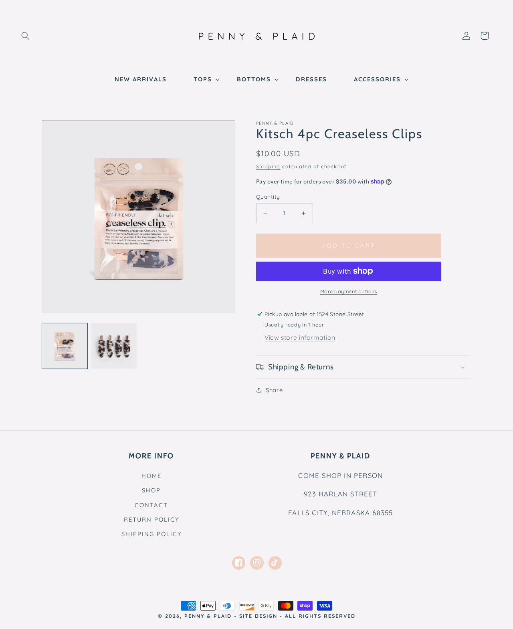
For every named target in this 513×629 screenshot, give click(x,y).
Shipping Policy (151, 534)
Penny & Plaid (208, 616)
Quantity (268, 196)
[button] (25, 35)
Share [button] (274, 390)
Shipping (268, 166)
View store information (300, 337)
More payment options (349, 291)
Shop (151, 490)
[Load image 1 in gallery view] (64, 346)
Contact (151, 505)
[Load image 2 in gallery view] (114, 346)
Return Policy (151, 519)
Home (151, 476)
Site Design (258, 616)
